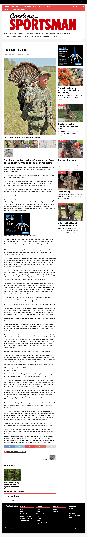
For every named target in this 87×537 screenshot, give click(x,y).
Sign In (77, 1)
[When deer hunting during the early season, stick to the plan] (12, 475)
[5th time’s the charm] (70, 149)
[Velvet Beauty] (70, 180)
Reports (55, 511)
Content (19, 54)
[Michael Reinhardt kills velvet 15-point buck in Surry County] (70, 77)
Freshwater (24, 514)
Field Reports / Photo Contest (13, 528)
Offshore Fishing (26, 518)
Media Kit (6, 6)
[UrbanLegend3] (17, 233)
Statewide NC (21, 451)
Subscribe (83, 1)
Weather (55, 514)
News (22, 509)
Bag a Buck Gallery (42, 523)
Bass (22, 511)
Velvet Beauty (64, 192)
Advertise (72, 511)
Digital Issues (27, 6)
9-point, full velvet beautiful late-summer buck (68, 126)
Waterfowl (40, 514)
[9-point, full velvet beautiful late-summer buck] (70, 113)
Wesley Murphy (10, 54)
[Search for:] (74, 40)
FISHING (5, 33)
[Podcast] (83, 6)
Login (70, 517)
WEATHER (30, 33)
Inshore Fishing (25, 516)
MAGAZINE (65, 33)
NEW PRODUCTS (40, 33)
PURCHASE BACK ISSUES (53, 33)
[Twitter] (76, 6)
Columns (55, 509)
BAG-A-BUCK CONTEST (45, 6)
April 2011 (11, 451)
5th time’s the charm (67, 160)
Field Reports (15, 6)
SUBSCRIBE (21, 37)
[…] (62, 99)
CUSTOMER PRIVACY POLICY (48, 37)
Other (38, 520)
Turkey (38, 518)
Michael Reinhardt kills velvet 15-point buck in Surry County (68, 90)
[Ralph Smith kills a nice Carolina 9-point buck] (70, 212)
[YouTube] (80, 6)
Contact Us (6, 9)
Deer (38, 511)
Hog (37, 516)
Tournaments (24, 520)
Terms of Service (74, 515)
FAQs (34, 6)
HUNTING (13, 33)
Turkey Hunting (25, 54)
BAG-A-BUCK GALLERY (19, 9)
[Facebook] (73, 6)
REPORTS (21, 33)
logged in (13, 500)
